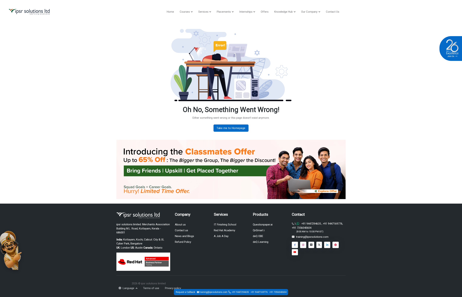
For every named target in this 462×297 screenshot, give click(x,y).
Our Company (309, 11)
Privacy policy (173, 288)
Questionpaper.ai (263, 224)
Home (170, 11)
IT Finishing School (225, 224)
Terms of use (151, 288)
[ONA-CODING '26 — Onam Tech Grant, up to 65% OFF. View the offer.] (11, 250)
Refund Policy (183, 242)
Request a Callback (185, 292)
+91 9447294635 (311, 224)
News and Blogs (184, 236)
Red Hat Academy (224, 230)
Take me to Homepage (231, 128)
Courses (185, 11)
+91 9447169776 (332, 224)
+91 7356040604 (301, 228)
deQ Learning (260, 242)
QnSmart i (259, 230)
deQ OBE (258, 236)
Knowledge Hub (283, 11)
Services (203, 11)
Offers (265, 11)
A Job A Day (221, 236)
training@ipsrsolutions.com (312, 237)
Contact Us (332, 11)
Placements (224, 11)
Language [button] (129, 288)
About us (180, 224)
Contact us (181, 230)
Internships (245, 11)
